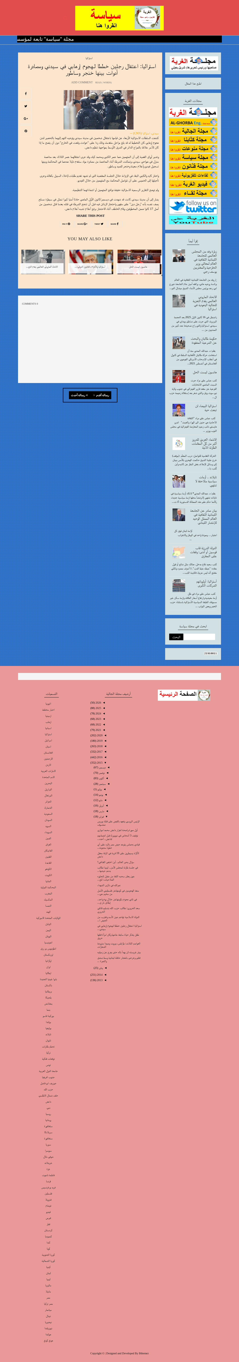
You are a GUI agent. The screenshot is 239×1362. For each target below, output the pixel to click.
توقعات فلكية (48, 1058)
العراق (48, 844)
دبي (48, 1107)
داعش (48, 1101)
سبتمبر (102, 783)
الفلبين (48, 856)
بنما (48, 1009)
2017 (99, 751)
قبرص (48, 1217)
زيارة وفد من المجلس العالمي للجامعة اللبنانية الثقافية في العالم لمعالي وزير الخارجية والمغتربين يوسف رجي (204, 261)
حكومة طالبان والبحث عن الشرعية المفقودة (204, 340)
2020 (99, 735)
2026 (98, 702)
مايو (100, 800)
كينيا (48, 1266)
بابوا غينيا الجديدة (48, 979)
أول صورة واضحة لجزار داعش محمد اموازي (117, 830)
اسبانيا (48, 727)
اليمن (48, 930)
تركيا (48, 1052)
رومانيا (48, 1119)
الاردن (48, 764)
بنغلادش (48, 1003)
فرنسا (48, 1181)
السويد (48, 825)
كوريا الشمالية (48, 1260)
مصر (48, 1297)
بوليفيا (48, 1028)
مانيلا (48, 1291)
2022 (98, 724)
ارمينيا (48, 715)
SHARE (114, 224)
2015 (99, 762)
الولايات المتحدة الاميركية (48, 917)
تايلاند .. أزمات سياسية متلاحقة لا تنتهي (206, 481)
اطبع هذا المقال (193, 83)
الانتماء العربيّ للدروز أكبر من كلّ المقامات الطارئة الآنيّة (204, 443)
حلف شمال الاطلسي (48, 1095)
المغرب (48, 893)
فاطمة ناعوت (48, 1175)
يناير (100, 967)
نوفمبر (101, 772)
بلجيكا (48, 997)
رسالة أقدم (102, 395)
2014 (99, 974)
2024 (98, 713)
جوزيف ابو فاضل (48, 1083)
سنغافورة (48, 1138)
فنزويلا (48, 1199)
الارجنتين (48, 758)
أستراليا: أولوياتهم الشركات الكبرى (206, 583)
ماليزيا (48, 1285)
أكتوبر (101, 778)
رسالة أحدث (78, 395)
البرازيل (48, 789)
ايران (48, 966)
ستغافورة (48, 1126)
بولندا (48, 1021)
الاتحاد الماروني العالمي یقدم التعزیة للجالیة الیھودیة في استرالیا (205, 303)
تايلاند (48, 1034)
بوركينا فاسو (48, 1015)
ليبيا (48, 1279)
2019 (99, 740)
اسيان (48, 746)
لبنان (48, 1273)
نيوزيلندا (48, 1328)
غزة (48, 1168)
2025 (98, 708)
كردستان (48, 1230)
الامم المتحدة (48, 776)
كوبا (48, 1248)
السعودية (48, 813)
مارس (101, 811)
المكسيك (48, 899)
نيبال (48, 1315)
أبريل (101, 805)
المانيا (48, 881)
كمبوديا (48, 1236)
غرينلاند (48, 1162)
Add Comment (82, 82)
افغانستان (48, 752)
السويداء (48, 832)
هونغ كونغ (48, 1340)
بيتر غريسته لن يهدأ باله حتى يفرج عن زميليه (119, 952)
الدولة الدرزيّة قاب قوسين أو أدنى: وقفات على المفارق (203, 552)
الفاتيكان (48, 850)
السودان (48, 819)
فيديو (48, 1211)
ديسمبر (102, 767)
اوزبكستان (48, 954)
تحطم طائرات (48, 1046)
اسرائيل (48, 740)
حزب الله (48, 1089)
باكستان (48, 985)
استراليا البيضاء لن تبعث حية (206, 408)
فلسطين (48, 1193)
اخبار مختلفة (48, 709)
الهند (48, 911)
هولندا (48, 1334)
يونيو (100, 794)
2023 (98, 718)
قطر (48, 1224)
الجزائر (48, 801)
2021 (98, 729)
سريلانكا (48, 1132)
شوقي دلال (48, 1156)
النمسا (48, 905)
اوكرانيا (48, 960)
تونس (48, 1064)
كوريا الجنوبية (48, 1254)
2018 (99, 746)
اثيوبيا (48, 703)
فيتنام (48, 1205)
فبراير (101, 816)
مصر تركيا (48, 1303)
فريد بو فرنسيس (48, 1187)
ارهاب (48, 721)
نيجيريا (48, 1322)
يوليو (99, 789)
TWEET (97, 224)
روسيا (48, 1113)
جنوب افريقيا (48, 1077)
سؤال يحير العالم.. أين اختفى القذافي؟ (115, 862)
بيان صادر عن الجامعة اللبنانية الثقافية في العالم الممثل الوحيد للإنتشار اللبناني (203, 516)
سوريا (48, 1144)
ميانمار (48, 1309)
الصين (48, 838)
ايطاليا (48, 972)
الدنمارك (48, 807)
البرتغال (48, 795)
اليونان (48, 936)
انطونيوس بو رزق (48, 948)
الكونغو (48, 868)
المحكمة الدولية (48, 887)
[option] (138, 264)
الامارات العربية (48, 770)
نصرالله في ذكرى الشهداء (108, 885)
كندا (48, 1242)
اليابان (48, 923)
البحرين (48, 783)
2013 (99, 980)
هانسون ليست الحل (205, 372)
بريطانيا (48, 991)
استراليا (89, 58)
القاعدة (48, 862)
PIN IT (65, 224)
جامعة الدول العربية (48, 1070)
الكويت (48, 874)
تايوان (48, 1040)
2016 (99, 757)
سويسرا (48, 1150)
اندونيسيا (48, 942)
